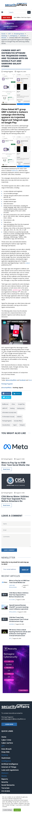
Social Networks (7, 785)
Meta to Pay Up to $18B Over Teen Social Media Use (15, 463)
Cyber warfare (7, 743)
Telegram (22, 425)
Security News (6, 425)
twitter (7, 397)
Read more (6, 469)
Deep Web (5, 752)
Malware (23, 36)
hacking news (20, 408)
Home (3, 34)
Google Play (21, 404)
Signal (14, 425)
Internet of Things (8, 767)
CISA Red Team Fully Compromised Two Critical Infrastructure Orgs (18, 619)
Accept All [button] (17, 810)
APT (9, 34)
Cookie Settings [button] (7, 810)
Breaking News (19, 34)
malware (19, 416)
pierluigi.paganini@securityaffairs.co (13, 719)
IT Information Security (8, 416)
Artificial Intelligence (9, 764)
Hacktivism (5, 758)
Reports (4, 779)
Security (4, 782)
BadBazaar (14, 170)
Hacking (4, 36)
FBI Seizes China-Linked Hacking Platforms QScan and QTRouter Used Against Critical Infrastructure (19, 633)
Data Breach (6, 749)
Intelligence (13, 36)
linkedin (18, 393)
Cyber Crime (6, 740)
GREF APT (4, 408)
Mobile (3, 38)
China (13, 404)
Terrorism (5, 788)
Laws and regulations (13, 586)
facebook (7, 393)
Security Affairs (18, 421)
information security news (9, 412)
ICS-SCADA (12, 599)
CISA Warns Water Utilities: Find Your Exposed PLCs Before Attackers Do (15, 498)
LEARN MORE (9, 724)
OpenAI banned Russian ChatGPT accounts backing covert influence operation (18, 607)
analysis (27, 263)
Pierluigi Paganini (8, 71)
